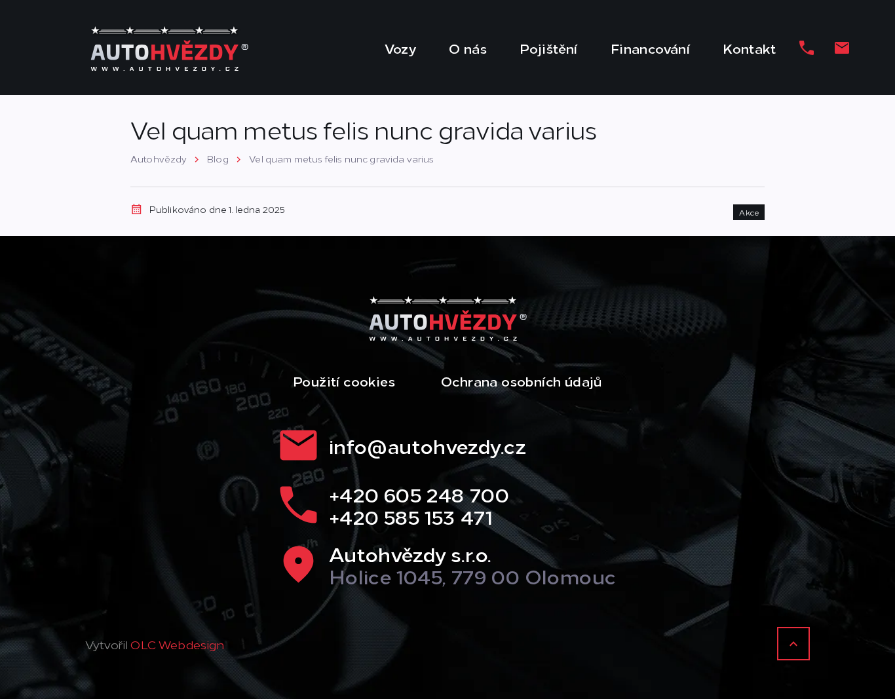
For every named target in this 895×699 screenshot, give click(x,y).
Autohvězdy (158, 158)
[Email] (842, 48)
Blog (218, 158)
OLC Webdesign (177, 644)
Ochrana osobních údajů (521, 380)
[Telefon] (806, 48)
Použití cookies (344, 380)
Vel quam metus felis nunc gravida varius (341, 158)
